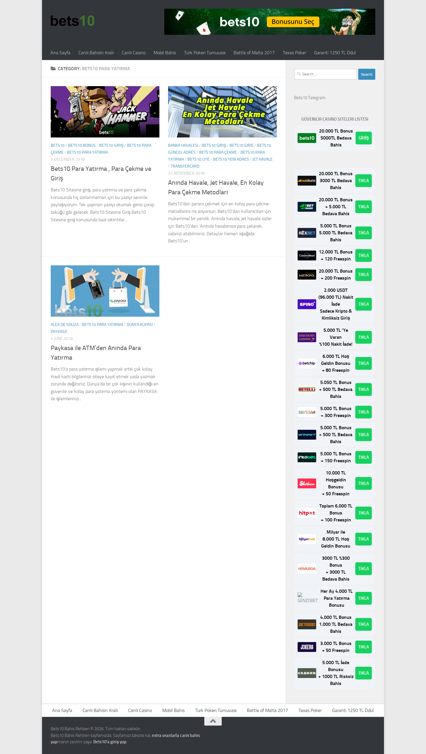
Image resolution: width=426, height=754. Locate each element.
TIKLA (363, 180)
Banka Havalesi (183, 145)
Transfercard (185, 166)
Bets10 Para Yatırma (87, 152)
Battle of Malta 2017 (254, 52)
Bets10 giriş (111, 145)
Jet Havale (262, 159)
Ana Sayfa (60, 52)
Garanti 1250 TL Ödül (335, 52)
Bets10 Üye (198, 159)
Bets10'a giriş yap (109, 741)
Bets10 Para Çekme (218, 152)
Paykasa (59, 331)
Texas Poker (294, 52)
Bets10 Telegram (309, 97)
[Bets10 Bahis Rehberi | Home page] (72, 20)
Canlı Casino (133, 52)
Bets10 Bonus (82, 145)
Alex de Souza (65, 324)
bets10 (58, 145)
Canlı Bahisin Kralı (96, 52)
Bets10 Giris (242, 145)
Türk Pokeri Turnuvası (204, 52)
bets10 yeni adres (231, 159)
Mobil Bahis (165, 52)
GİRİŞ (363, 138)
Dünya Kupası (140, 324)
